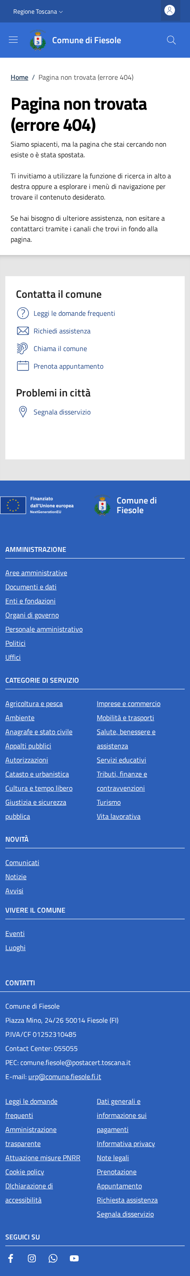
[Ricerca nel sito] (171, 40)
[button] (39, 11)
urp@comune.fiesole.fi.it (64, 1076)
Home (19, 77)
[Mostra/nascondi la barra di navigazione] (13, 39)
